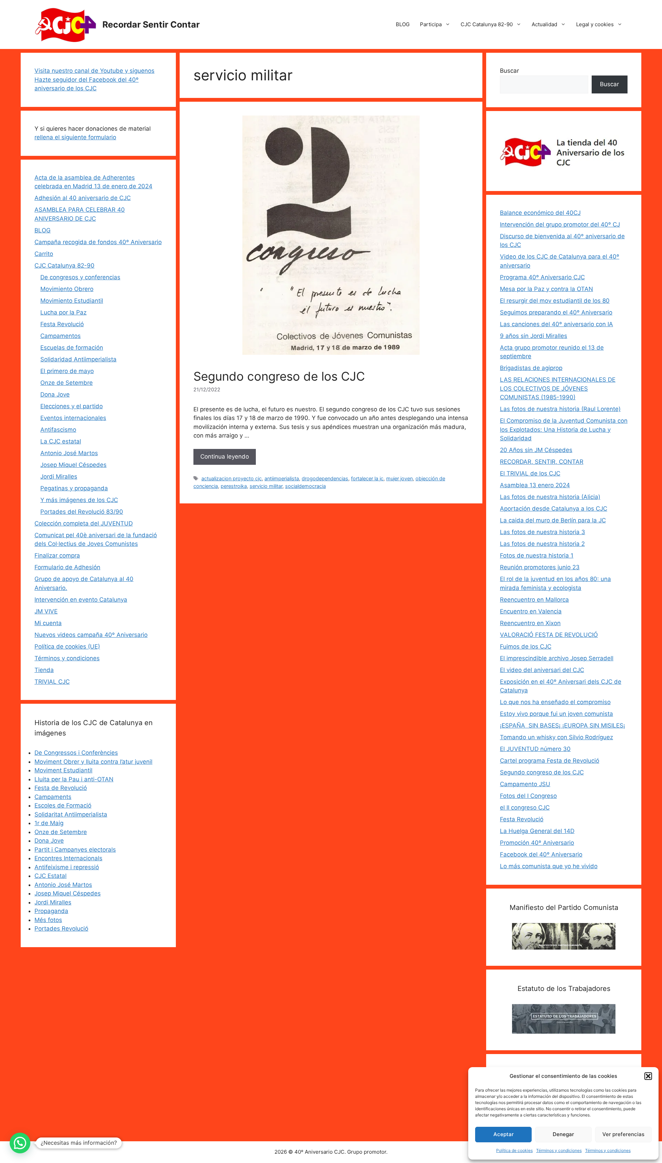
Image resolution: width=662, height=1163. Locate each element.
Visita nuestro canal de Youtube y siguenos (94, 70)
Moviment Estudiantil (63, 770)
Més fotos (48, 919)
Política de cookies (514, 1150)
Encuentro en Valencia (531, 611)
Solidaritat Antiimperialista (70, 814)
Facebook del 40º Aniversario (541, 854)
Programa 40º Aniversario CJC (542, 277)
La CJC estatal (60, 441)
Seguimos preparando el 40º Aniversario (556, 312)
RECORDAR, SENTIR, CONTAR (541, 461)
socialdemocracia (305, 486)
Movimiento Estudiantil (71, 300)
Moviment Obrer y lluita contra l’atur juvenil (93, 761)
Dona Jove (55, 394)
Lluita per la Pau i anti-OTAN (73, 779)
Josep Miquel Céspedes (73, 464)
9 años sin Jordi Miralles (533, 335)
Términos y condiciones (559, 1150)
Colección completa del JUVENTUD (83, 523)
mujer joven (399, 478)
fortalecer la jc (367, 478)
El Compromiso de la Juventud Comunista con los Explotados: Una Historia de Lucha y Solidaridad (564, 429)
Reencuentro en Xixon (530, 623)
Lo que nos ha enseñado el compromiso (555, 702)
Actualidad (544, 24)
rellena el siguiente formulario (75, 137)
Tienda (44, 669)
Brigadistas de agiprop (531, 367)
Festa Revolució (62, 324)
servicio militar (266, 486)
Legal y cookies (595, 24)
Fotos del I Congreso (528, 795)
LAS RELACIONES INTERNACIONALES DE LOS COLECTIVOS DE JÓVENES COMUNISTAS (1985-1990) (557, 388)
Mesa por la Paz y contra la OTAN (546, 288)
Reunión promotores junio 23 (540, 567)
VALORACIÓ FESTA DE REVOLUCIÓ (549, 634)
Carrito (43, 253)
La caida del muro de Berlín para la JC (553, 520)
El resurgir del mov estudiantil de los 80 (555, 300)
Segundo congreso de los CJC (279, 376)
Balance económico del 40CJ (540, 212)
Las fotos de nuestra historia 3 (542, 532)
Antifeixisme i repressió (66, 867)
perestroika (234, 486)
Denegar (563, 1134)
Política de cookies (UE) (67, 646)
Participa (431, 24)
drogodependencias (325, 478)
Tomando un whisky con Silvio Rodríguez (556, 737)
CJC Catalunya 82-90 (487, 24)
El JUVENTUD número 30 (535, 748)
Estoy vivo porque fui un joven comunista (556, 713)
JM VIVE (46, 611)
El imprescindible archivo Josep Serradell (556, 658)
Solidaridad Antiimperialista (78, 359)
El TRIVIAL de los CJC (530, 473)
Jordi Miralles (58, 476)
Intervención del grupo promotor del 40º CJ (560, 224)
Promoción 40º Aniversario (537, 842)
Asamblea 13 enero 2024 (535, 485)
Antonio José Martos (69, 453)
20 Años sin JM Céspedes (536, 450)
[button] (648, 1076)
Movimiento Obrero (66, 288)
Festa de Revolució (60, 787)
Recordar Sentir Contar (151, 24)
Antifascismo (58, 429)
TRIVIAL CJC (52, 681)
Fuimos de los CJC (525, 646)
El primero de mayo (67, 371)
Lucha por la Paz (63, 312)
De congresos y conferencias (80, 277)
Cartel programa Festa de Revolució (549, 760)
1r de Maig (48, 823)
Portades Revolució (61, 928)
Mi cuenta (48, 623)
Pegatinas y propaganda (74, 488)
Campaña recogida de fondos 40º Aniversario (98, 242)
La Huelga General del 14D (537, 831)
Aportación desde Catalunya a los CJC (553, 508)
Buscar (509, 70)
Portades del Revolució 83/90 (81, 511)
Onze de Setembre (66, 382)
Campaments (52, 796)
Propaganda (51, 911)
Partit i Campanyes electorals (75, 849)
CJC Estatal (50, 875)
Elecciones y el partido (71, 406)
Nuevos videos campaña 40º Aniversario (91, 634)
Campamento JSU (525, 784)
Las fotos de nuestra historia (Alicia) (550, 496)
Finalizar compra (57, 555)
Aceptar (503, 1134)
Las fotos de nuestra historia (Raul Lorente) (560, 408)
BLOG (403, 24)
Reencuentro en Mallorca (534, 599)
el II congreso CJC (525, 807)
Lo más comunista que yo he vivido (549, 866)
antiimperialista (281, 478)
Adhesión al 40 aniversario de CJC (82, 197)
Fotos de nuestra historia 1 (536, 555)
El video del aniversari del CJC (542, 669)
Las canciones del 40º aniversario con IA (556, 324)
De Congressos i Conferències (76, 752)
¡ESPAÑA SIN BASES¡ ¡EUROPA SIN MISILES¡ (562, 725)
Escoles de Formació (62, 805)
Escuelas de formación (71, 347)
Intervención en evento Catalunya (80, 599)
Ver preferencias (623, 1134)
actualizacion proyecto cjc (231, 478)
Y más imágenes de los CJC (79, 500)
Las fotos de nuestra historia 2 (542, 543)
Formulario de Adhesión (67, 567)
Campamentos (60, 335)
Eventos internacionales (73, 417)
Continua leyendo (224, 456)
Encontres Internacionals (68, 858)
